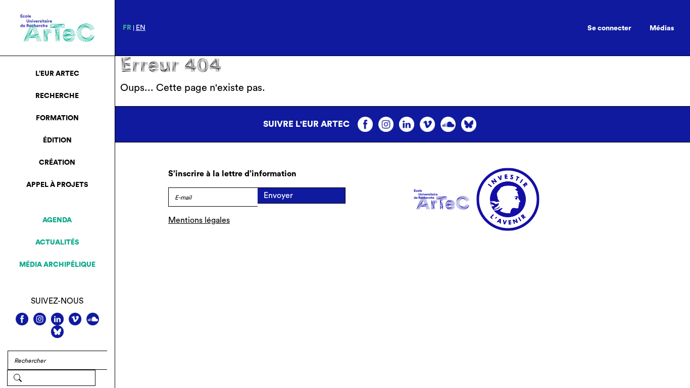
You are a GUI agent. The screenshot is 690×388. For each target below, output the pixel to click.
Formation (57, 118)
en (140, 27)
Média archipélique (57, 264)
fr (127, 27)
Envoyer (278, 195)
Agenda (57, 220)
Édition (57, 140)
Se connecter (609, 28)
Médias (662, 28)
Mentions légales (199, 220)
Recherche (57, 96)
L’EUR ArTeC (57, 73)
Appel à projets (57, 184)
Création (57, 162)
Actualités (57, 242)
